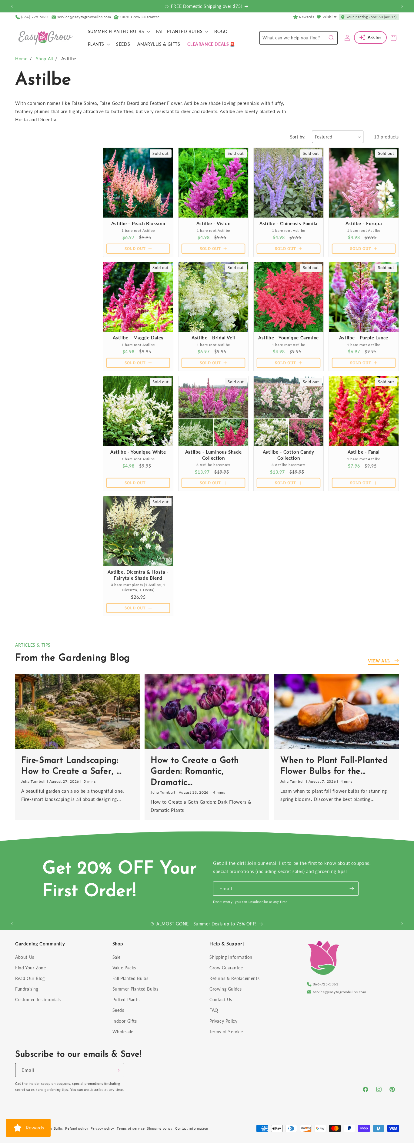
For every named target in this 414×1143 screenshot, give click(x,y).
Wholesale (122, 1031)
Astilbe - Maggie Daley (138, 337)
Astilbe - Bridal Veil (213, 337)
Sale (116, 957)
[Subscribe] (351, 888)
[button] (118, 31)
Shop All (44, 58)
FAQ (213, 1010)
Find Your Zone (30, 967)
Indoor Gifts (124, 1021)
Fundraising (26, 988)
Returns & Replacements (234, 978)
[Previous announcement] (11, 6)
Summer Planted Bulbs (135, 988)
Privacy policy (102, 1128)
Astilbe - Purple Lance (363, 337)
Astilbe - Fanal (364, 452)
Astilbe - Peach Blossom (138, 223)
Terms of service (131, 1128)
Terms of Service (226, 1031)
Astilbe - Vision (213, 223)
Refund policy (76, 1128)
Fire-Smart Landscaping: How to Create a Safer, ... (71, 765)
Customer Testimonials (38, 999)
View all (379, 661)
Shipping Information (230, 957)
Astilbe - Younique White (138, 452)
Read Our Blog (30, 978)
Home (21, 58)
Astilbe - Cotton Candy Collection (288, 455)
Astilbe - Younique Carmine (288, 337)
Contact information (191, 1128)
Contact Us (220, 999)
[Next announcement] (402, 6)
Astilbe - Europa (364, 223)
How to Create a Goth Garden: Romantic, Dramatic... (195, 771)
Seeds (118, 1010)
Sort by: (298, 136)
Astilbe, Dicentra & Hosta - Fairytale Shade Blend (138, 575)
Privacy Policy (223, 1021)
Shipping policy (160, 1128)
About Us (24, 957)
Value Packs (124, 967)
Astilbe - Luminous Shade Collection (213, 455)
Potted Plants (126, 999)
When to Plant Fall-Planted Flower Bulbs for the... (334, 765)
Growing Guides (225, 988)
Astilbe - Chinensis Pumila (288, 223)
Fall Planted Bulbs (130, 978)
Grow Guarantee (226, 967)
